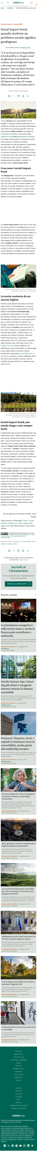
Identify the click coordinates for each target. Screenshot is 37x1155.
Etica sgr (14, 1042)
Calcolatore (18, 1074)
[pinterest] (12, 1146)
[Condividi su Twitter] (14, 96)
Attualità (18, 1051)
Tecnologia (26, 541)
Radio (18, 1063)
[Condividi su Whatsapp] (23, 96)
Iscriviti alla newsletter (16, 584)
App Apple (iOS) (18, 1057)
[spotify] (16, 1146)
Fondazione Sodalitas (9, 134)
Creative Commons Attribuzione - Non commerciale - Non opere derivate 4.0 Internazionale (18, 536)
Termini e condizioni (18, 1108)
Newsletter (18, 1054)
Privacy (18, 1103)
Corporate (19, 1072)
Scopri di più (24, 560)
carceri (33, 541)
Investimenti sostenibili (11, 24)
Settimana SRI (6, 136)
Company (18, 1088)
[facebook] (5, 1146)
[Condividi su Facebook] (9, 96)
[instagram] (24, 1146)
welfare (15, 544)
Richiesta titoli (18, 1069)
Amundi (13, 707)
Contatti (18, 1091)
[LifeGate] (18, 2)
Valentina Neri (25, 48)
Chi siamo (18, 1094)
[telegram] (32, 1146)
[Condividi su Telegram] (27, 96)
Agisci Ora (18, 1077)
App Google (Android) (18, 1060)
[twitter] (9, 1146)
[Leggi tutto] (35, 595)
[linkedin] (28, 1146)
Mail (18, 1100)
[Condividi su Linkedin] (18, 96)
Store (10, 3)
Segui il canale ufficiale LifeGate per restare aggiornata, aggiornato (17, 523)
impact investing (28, 136)
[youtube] (20, 1146)
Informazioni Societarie (18, 1105)
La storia (18, 1097)
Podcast (18, 1066)
